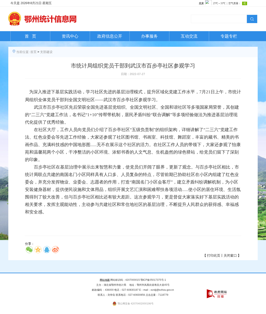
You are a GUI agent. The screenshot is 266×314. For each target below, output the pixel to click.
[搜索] (251, 18)
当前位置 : (23, 52)
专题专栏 (228, 36)
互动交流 (189, 36)
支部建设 (46, 52)
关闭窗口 (230, 255)
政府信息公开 (109, 36)
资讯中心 (70, 36)
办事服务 (149, 36)
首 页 (30, 36)
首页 (33, 52)
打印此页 (213, 255)
